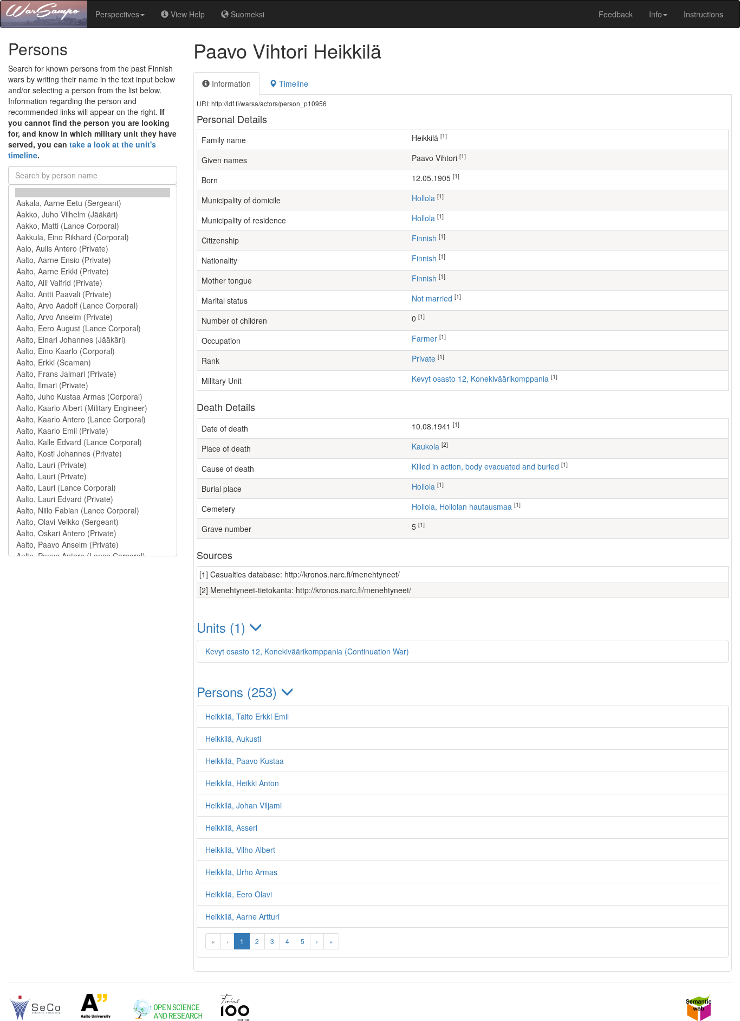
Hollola (423, 197)
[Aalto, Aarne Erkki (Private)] (92, 271)
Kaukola (425, 446)
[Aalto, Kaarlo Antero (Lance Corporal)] (92, 419)
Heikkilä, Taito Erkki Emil (247, 716)
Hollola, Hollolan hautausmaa (462, 506)
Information (230, 83)
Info (655, 14)
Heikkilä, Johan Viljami (243, 805)
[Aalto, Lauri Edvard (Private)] (92, 499)
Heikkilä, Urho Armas (241, 871)
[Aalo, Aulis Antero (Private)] (92, 248)
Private (424, 358)
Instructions (703, 14)
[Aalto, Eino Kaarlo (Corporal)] (92, 351)
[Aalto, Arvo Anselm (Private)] (92, 317)
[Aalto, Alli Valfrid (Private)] (92, 282)
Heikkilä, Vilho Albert (240, 849)
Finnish (424, 238)
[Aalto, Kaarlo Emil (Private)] (92, 430)
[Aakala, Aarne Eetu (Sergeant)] (92, 203)
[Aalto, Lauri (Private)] (92, 465)
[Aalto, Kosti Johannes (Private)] (92, 453)
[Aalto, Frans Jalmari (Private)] (92, 374)
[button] (463, 627)
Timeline (292, 83)
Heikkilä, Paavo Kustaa (244, 760)
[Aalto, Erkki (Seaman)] (92, 362)
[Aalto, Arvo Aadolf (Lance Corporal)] (92, 305)
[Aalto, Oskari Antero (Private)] (92, 533)
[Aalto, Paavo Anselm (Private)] (92, 544)
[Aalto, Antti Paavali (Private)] (92, 294)
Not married (432, 298)
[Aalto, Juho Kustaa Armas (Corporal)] (92, 396)
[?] (92, 192)
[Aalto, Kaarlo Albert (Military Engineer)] (92, 408)
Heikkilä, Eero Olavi (238, 894)
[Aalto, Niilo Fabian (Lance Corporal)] (92, 510)
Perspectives (117, 14)
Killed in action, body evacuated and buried (485, 466)
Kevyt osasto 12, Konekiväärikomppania (480, 378)
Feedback (616, 14)
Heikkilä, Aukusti (233, 738)
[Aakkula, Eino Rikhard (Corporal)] (92, 237)
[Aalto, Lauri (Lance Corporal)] (92, 487)
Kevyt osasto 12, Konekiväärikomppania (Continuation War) (307, 651)
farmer (424, 338)
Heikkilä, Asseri (231, 827)
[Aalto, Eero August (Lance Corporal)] (92, 328)
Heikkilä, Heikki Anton (242, 783)
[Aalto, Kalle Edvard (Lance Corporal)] (92, 442)
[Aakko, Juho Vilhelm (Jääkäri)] (92, 214)
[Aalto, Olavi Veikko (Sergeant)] (92, 522)
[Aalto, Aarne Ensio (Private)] (92, 260)
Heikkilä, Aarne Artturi (242, 916)
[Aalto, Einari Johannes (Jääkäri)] (92, 339)
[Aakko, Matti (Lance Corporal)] (92, 226)
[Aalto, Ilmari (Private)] (92, 385)
